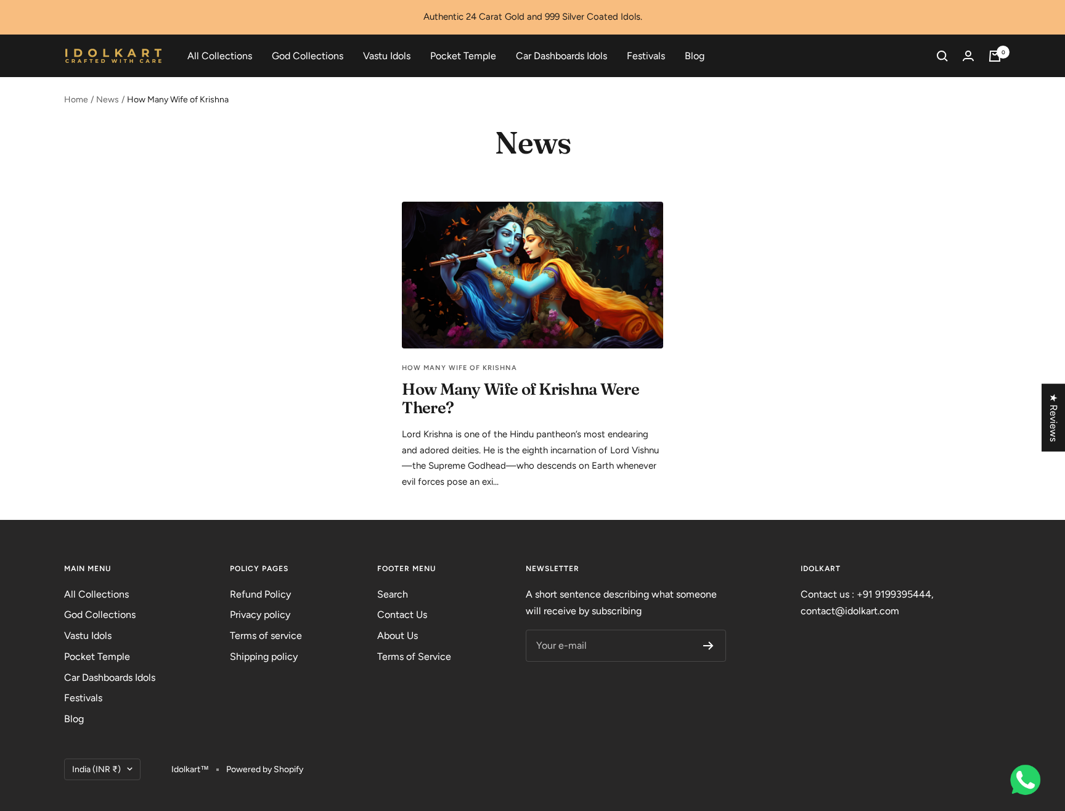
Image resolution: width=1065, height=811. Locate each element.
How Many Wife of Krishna (459, 368)
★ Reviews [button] (1053, 417)
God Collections (307, 56)
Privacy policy (260, 614)
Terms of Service (414, 656)
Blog (694, 56)
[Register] (708, 645)
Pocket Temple (463, 56)
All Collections (219, 56)
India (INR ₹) (96, 769)
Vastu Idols (386, 56)
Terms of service (266, 635)
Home (76, 99)
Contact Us (402, 614)
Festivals (646, 56)
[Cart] (995, 56)
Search (392, 594)
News (107, 99)
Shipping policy (264, 656)
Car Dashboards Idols (561, 56)
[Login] (968, 56)
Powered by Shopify (264, 769)
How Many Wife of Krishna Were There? (520, 398)
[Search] (942, 56)
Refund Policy (260, 594)
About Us (397, 635)
